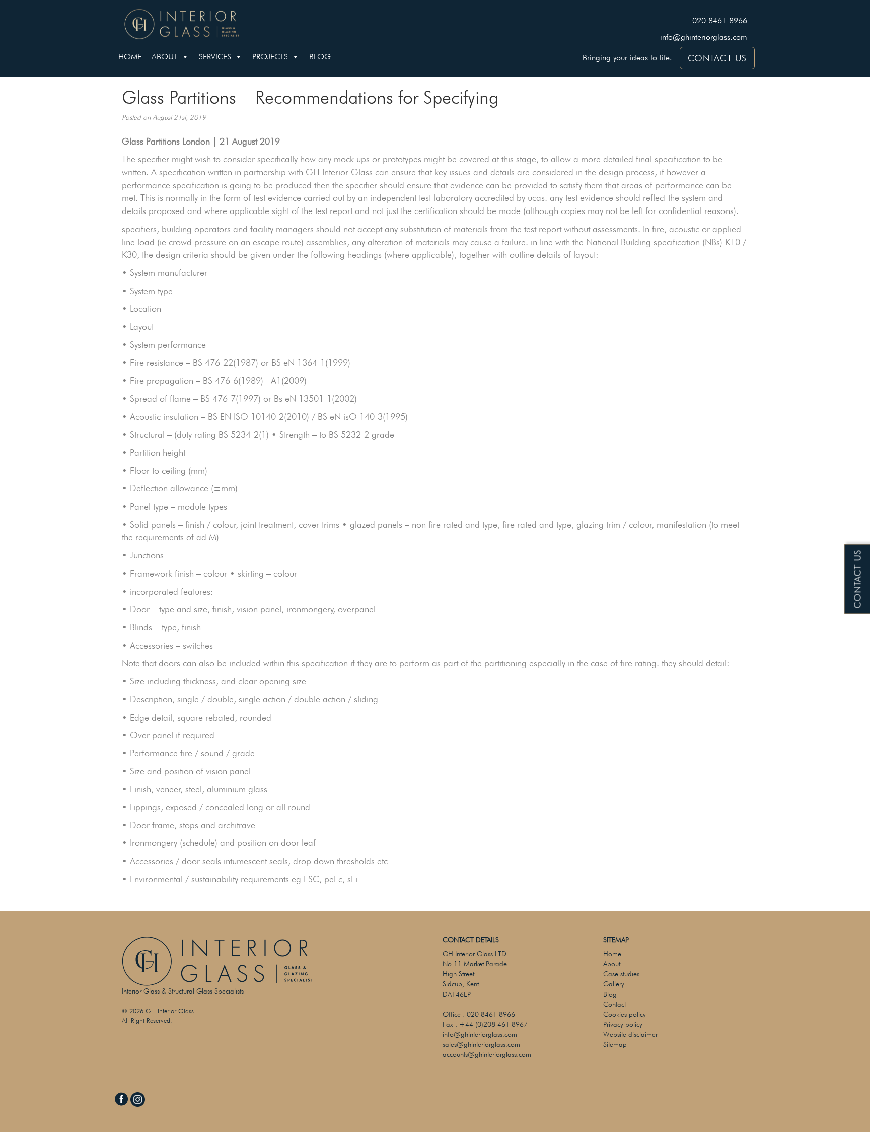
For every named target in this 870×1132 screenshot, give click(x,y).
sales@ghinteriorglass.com (481, 1044)
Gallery (613, 984)
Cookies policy (624, 1014)
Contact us (857, 579)
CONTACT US (717, 58)
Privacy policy (622, 1024)
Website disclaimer (630, 1034)
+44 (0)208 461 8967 (493, 1024)
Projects (270, 56)
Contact (614, 1004)
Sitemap (615, 1044)
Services (215, 56)
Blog (320, 56)
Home (129, 56)
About (165, 56)
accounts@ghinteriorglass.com (487, 1054)
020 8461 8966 (719, 20)
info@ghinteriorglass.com (703, 37)
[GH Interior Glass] (182, 23)
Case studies (621, 974)
